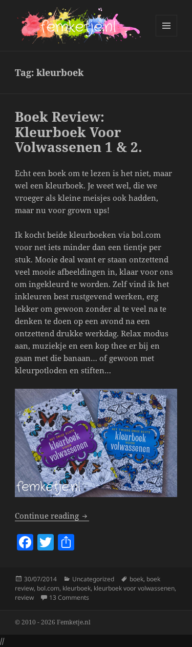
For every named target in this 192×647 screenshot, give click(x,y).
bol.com (48, 588)
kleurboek (76, 588)
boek (136, 579)
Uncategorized (93, 579)
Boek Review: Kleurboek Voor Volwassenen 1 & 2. (78, 132)
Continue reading (52, 515)
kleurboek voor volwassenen (134, 588)
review (24, 597)
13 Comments (69, 597)
